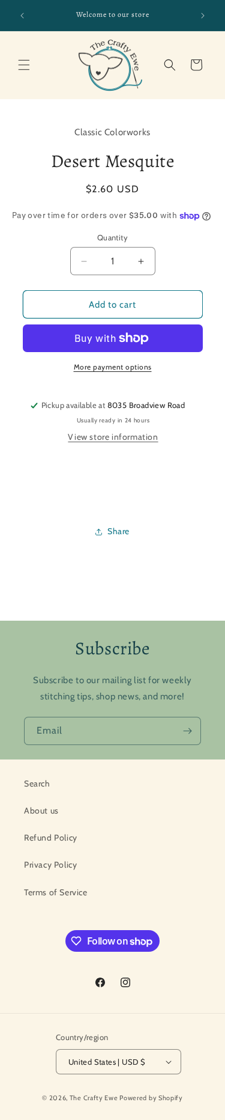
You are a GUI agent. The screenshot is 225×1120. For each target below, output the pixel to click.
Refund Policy (50, 837)
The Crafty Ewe (94, 1098)
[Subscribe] (187, 731)
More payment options (113, 366)
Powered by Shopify (151, 1098)
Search (37, 783)
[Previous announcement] (22, 15)
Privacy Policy (50, 864)
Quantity (112, 237)
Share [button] (118, 531)
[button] (24, 65)
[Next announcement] (203, 15)
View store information (113, 436)
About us (41, 810)
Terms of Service (56, 892)
